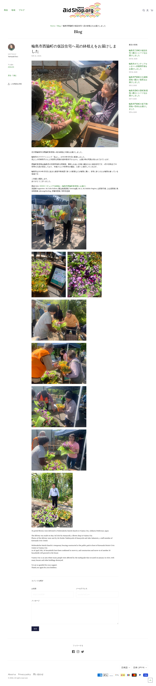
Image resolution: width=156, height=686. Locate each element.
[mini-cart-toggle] (152, 10)
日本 (138, 667)
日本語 (124, 667)
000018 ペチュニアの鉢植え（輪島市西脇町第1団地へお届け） (63, 186)
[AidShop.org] (78, 10)
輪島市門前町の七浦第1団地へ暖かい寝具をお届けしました (138, 80)
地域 (13, 10)
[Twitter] (82, 651)
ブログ (22, 10)
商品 (6, 10)
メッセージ (36, 601)
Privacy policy (24, 674)
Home (52, 26)
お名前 (34, 589)
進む (15, 75)
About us (12, 674)
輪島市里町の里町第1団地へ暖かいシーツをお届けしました (138, 93)
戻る (9, 75)
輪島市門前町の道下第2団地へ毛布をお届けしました (138, 106)
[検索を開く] (144, 10)
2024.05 (11, 67)
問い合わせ (38, 674)
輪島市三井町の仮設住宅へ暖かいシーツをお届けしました (138, 53)
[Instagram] (78, 651)
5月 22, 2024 (36, 56)
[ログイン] (147, 10)
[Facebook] (73, 651)
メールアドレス (81, 589)
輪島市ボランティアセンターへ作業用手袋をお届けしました (138, 66)
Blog (59, 26)
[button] (150, 680)
